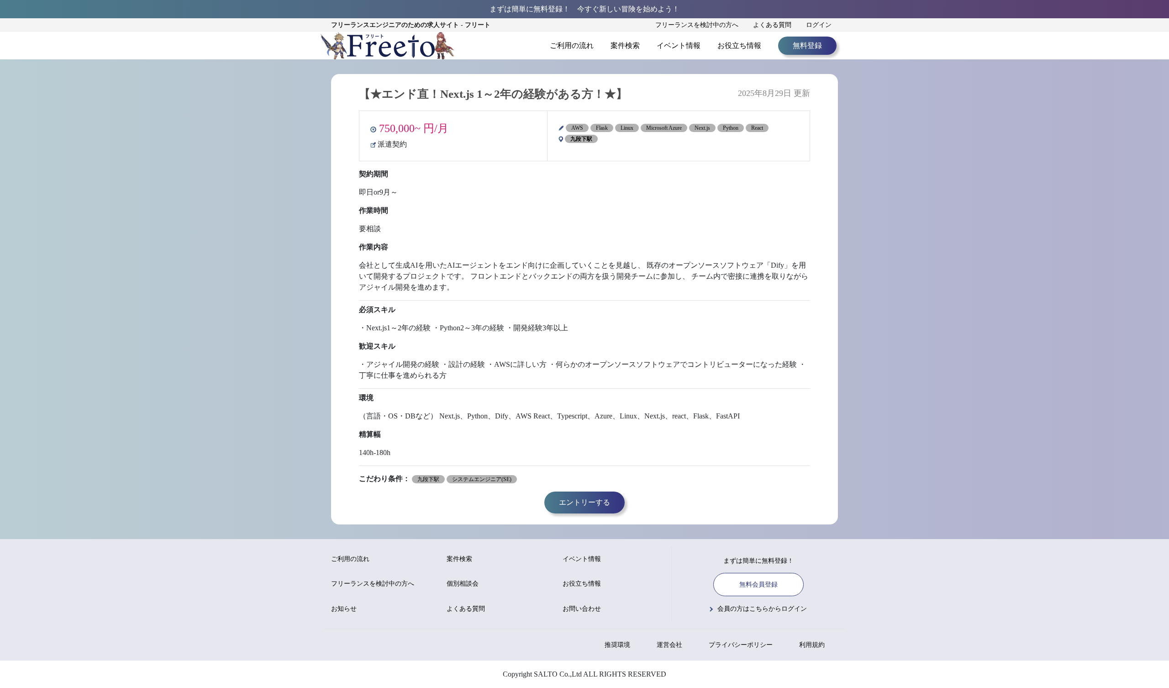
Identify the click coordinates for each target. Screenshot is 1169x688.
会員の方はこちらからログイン (762, 608)
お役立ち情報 (739, 45)
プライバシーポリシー (741, 644)
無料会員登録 (758, 584)
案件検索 (625, 45)
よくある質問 (772, 24)
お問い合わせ (582, 608)
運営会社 (669, 644)
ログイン (819, 24)
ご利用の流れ (572, 45)
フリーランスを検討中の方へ (696, 24)
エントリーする (584, 502)
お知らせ (344, 608)
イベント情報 (678, 45)
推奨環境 (617, 644)
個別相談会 (463, 583)
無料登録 (807, 45)
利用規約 (812, 644)
